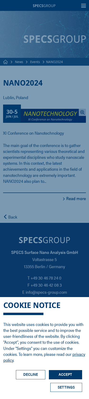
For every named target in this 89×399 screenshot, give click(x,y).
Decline (30, 374)
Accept (65, 374)
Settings (66, 387)
